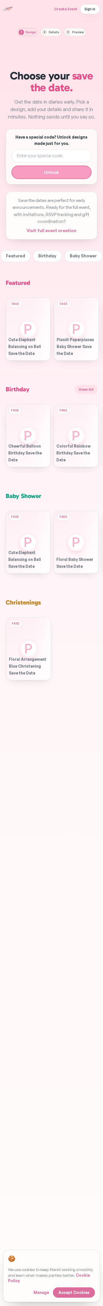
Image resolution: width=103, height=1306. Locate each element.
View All (86, 389)
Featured (15, 255)
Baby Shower (83, 255)
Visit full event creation (51, 230)
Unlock (51, 172)
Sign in (89, 9)
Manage (41, 1292)
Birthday (47, 255)
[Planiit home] (8, 9)
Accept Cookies (74, 1292)
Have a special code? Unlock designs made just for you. (51, 140)
